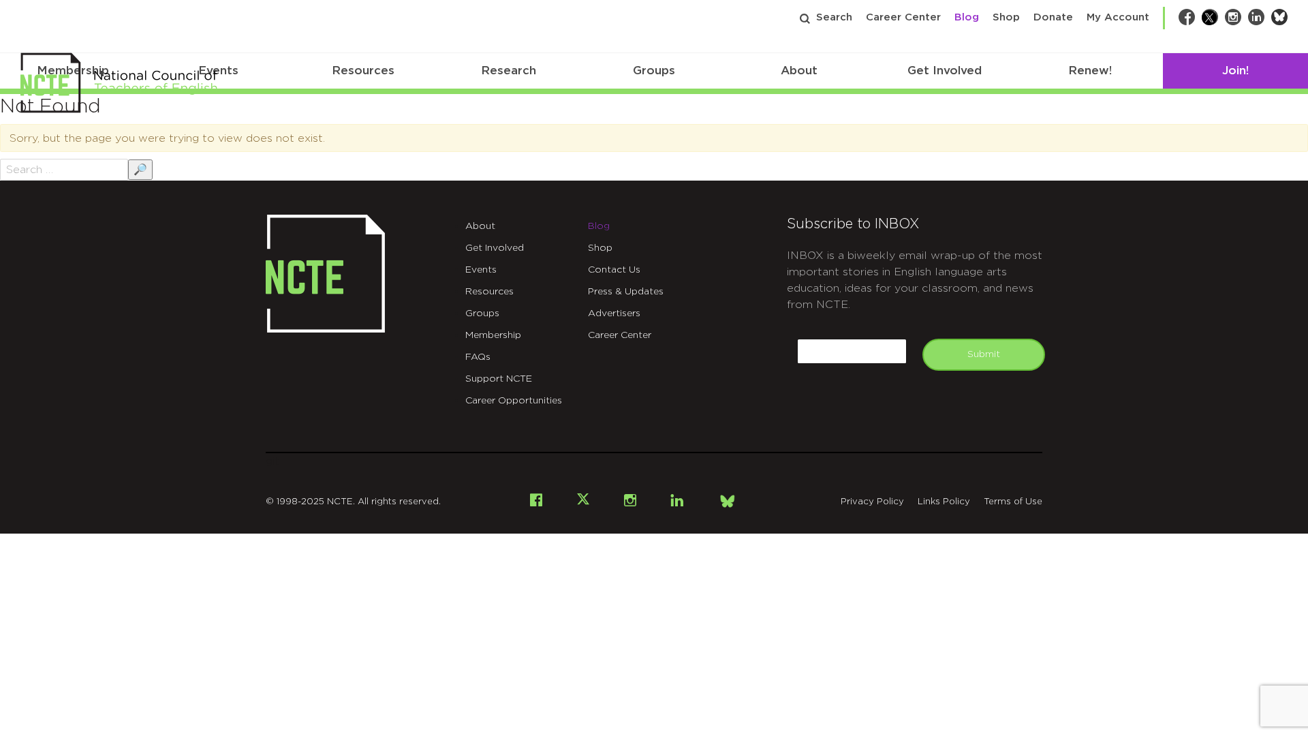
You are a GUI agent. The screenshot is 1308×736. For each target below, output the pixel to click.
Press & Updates (626, 291)
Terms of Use (1013, 501)
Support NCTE (498, 379)
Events (481, 270)
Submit (983, 354)
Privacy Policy (872, 501)
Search (834, 17)
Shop (1006, 17)
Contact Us (614, 270)
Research (508, 70)
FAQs (477, 357)
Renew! (1090, 70)
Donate (1053, 17)
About (799, 70)
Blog (966, 17)
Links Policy (944, 501)
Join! (1235, 70)
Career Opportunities (513, 400)
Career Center (903, 17)
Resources (363, 70)
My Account (1118, 17)
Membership (493, 335)
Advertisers (614, 313)
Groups (654, 70)
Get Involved (944, 70)
